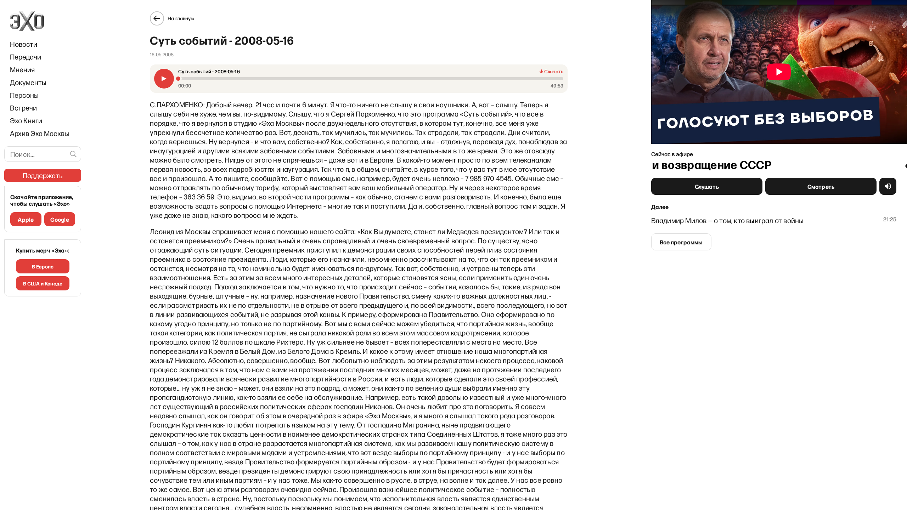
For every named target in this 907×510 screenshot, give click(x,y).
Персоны (24, 95)
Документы (28, 82)
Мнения (22, 69)
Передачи (25, 56)
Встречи (23, 107)
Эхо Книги (26, 120)
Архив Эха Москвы (39, 133)
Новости (23, 44)
